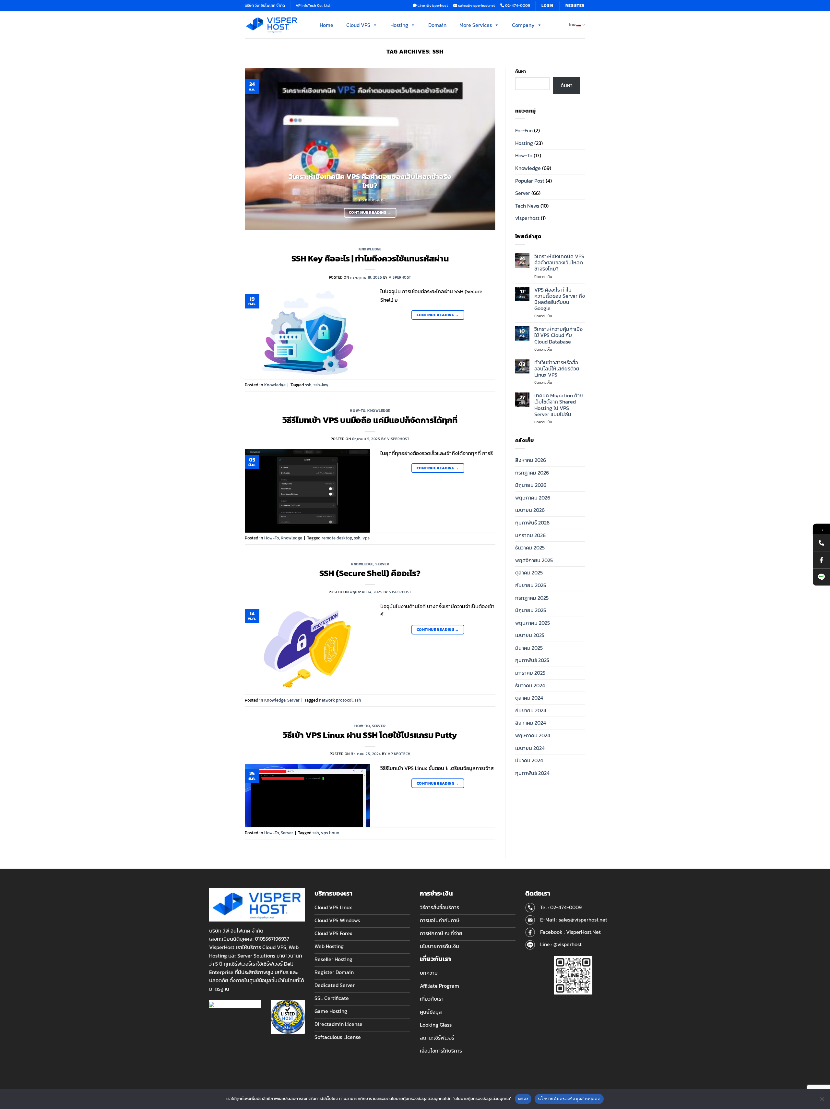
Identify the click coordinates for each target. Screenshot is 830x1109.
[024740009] (821, 542)
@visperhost (567, 944)
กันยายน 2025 (530, 585)
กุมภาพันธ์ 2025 (532, 660)
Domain (437, 25)
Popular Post (529, 181)
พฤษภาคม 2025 (532, 623)
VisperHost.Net (583, 932)
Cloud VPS (358, 25)
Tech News (527, 206)
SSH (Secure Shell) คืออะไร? (370, 573)
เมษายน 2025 (529, 635)
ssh (308, 385)
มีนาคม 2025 (529, 648)
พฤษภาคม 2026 (532, 497)
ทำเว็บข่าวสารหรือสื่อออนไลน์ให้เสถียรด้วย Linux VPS (556, 368)
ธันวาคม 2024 (530, 685)
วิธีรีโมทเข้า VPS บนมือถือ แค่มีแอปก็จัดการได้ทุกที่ (369, 420)
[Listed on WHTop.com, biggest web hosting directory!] (288, 1016)
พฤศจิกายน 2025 (534, 560)
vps (366, 538)
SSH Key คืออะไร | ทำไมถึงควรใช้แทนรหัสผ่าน (370, 258)
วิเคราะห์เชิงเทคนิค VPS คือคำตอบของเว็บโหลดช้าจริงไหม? (370, 181)
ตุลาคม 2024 (529, 698)
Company (523, 25)
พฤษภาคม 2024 (532, 735)
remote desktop (337, 538)
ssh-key (321, 385)
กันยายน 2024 (530, 710)
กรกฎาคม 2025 (532, 598)
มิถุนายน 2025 (530, 610)
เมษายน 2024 (530, 748)
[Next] (482, 149)
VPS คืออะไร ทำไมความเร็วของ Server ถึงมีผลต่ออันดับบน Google (559, 299)
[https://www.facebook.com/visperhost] (821, 559)
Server (382, 564)
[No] (822, 1101)
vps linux (330, 833)
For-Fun (524, 130)
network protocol (336, 700)
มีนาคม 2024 (529, 760)
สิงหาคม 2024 (530, 723)
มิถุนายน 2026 (530, 485)
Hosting (399, 25)
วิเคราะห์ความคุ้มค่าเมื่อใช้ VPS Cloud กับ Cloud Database (558, 335)
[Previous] (258, 149)
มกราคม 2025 (530, 673)
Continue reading (370, 212)
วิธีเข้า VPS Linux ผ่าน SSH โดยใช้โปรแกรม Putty (370, 735)
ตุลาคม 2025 (529, 572)
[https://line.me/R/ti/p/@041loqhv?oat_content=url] (821, 576)
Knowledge (370, 249)
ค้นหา (520, 71)
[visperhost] (272, 25)
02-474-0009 (566, 907)
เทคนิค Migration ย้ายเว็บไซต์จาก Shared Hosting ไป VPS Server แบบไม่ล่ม (558, 404)
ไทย (572, 24)
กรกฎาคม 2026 (532, 472)
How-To (357, 410)
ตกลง (523, 1098)
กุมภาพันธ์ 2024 (532, 773)
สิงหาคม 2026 (530, 460)
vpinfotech (399, 753)
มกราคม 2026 (530, 535)
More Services (475, 25)
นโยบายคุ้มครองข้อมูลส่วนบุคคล (569, 1098)
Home (326, 25)
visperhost (400, 277)
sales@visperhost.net (583, 919)
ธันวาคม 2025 (530, 547)
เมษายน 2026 (530, 510)
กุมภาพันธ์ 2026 (532, 522)
